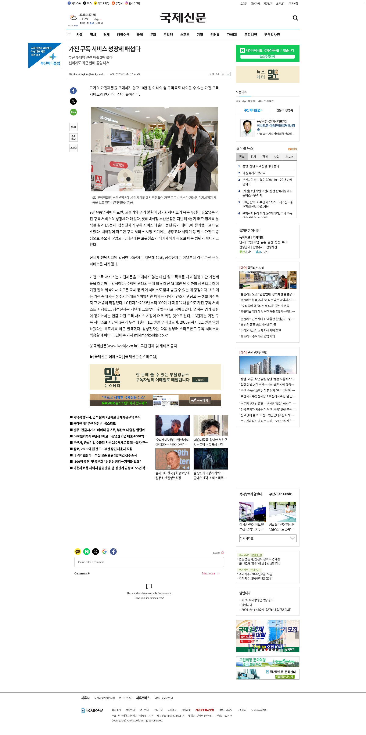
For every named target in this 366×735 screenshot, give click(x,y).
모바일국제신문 (259, 710)
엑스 (89, 3)
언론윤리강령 (225, 710)
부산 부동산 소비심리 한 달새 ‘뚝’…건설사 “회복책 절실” (275, 390)
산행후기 (258, 247)
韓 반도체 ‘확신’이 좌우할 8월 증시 (260, 563)
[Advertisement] (267, 457)
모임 (249, 242)
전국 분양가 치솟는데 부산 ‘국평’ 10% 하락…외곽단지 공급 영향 (279, 409)
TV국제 (232, 34)
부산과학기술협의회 (104, 698)
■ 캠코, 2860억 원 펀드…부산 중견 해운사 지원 (101, 448)
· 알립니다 (245, 605)
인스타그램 (134, 3)
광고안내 (144, 710)
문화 (153, 34)
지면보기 (268, 3)
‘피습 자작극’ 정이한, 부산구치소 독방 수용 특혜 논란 (210, 442)
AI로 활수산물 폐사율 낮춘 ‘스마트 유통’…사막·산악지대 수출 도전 (281, 531)
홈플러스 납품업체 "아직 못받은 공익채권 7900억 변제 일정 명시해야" (283, 300)
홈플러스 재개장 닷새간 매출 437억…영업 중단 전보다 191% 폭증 (280, 311)
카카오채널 (103, 3)
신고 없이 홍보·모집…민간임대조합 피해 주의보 (270, 415)
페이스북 (76, 3)
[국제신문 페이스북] (108, 356)
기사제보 (186, 710)
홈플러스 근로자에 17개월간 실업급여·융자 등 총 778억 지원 (277, 319)
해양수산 (123, 34)
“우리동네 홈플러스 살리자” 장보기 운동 (265, 306)
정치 (93, 34)
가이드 (246, 252)
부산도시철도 (266, 101)
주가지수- (249, 570)
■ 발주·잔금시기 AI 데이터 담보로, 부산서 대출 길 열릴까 (107, 429)
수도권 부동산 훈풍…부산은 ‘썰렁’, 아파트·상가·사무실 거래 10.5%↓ (283, 403)
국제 (140, 34)
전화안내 (130, 710)
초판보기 (280, 3)
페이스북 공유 (73, 91)
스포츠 (185, 34)
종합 (242, 156)
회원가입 (255, 3)
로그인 (243, 3)
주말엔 (168, 34)
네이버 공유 (73, 112)
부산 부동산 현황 (253, 352)
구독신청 (293, 3)
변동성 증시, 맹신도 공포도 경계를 (259, 559)
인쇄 (73, 127)
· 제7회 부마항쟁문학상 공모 (256, 600)
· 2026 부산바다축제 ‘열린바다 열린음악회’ (265, 609)
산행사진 (271, 247)
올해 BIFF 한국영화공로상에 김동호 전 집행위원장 (172, 475)
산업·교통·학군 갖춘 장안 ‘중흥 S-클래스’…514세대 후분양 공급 (280, 379)
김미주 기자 (75, 74)
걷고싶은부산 (125, 698)
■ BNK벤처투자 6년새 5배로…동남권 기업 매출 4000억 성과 (110, 436)
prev (238, 635)
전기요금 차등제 (245, 101)
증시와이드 (250, 555)
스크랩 (73, 148)
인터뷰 (215, 34)
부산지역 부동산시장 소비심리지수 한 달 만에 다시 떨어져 (275, 396)
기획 (200, 34)
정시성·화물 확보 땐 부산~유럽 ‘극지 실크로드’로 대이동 (251, 529)
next (297, 635)
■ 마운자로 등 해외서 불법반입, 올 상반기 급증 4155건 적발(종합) (113, 468)
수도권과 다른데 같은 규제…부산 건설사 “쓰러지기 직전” (275, 421)
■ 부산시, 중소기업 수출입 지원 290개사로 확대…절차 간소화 (110, 442)
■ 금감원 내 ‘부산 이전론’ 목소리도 (93, 423)
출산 (270, 242)
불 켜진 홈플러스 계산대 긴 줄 (258, 324)
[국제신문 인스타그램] (140, 356)
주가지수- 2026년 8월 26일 (255, 574)
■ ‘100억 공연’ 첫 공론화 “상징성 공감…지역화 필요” (105, 461)
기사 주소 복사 (73, 138)
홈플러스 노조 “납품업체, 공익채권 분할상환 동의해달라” (275, 294)
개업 (256, 242)
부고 (284, 242)
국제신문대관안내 (164, 698)
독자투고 (172, 710)
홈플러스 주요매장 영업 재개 (258, 336)
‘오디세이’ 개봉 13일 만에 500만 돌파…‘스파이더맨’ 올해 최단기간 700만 (172, 444)
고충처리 (241, 710)
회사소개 (116, 710)
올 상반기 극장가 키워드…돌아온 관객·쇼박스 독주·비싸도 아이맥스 (209, 478)
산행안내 (244, 247)
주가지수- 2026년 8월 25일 (255, 578)
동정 (277, 242)
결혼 (263, 242)
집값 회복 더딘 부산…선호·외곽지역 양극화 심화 (270, 384)
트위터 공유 (73, 102)
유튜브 (119, 3)
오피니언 (250, 34)
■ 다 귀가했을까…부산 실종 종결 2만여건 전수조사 (103, 455)
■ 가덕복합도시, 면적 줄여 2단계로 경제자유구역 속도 (105, 417)
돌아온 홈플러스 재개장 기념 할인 (261, 330)
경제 (106, 34)
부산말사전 (272, 34)
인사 (242, 242)
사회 (79, 34)
